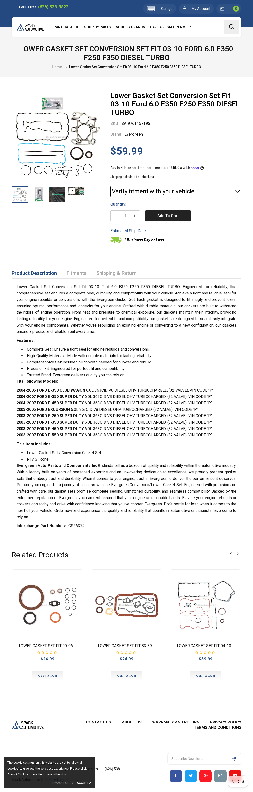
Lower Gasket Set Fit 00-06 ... (47, 645)
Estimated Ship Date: (128, 230)
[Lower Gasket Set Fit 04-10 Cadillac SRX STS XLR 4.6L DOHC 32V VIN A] (205, 605)
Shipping (116, 177)
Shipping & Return (116, 273)
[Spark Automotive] (28, 725)
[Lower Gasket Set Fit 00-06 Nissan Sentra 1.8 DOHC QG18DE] (47, 605)
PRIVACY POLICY (62, 783)
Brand (115, 134)
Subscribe (234, 759)
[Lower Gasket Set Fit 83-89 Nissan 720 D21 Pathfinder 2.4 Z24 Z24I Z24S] (126, 605)
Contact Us (98, 722)
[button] (159, 9)
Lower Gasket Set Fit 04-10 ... (205, 645)
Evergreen (133, 134)
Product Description (34, 273)
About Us (132, 722)
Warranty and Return (175, 722)
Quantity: (118, 204)
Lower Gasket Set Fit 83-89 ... (126, 645)
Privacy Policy (225, 722)
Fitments (76, 273)
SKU (114, 123)
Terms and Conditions (217, 727)
